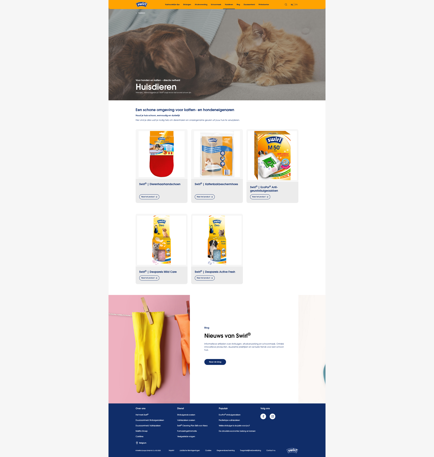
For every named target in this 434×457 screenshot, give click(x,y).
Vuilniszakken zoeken (186, 420)
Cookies (208, 450)
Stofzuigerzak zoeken (186, 415)
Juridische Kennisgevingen (190, 450)
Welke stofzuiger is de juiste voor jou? (234, 426)
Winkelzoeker (263, 5)
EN (296, 5)
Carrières (139, 437)
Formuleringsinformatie (187, 431)
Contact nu (270, 450)
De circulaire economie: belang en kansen (237, 431)
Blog (238, 5)
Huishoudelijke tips (172, 5)
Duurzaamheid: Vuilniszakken (148, 426)
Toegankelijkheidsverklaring (250, 450)
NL (292, 5)
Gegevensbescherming (226, 450)
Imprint (171, 450)
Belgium (142, 443)
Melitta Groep (142, 431)
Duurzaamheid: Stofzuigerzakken (150, 420)
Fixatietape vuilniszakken (229, 420)
